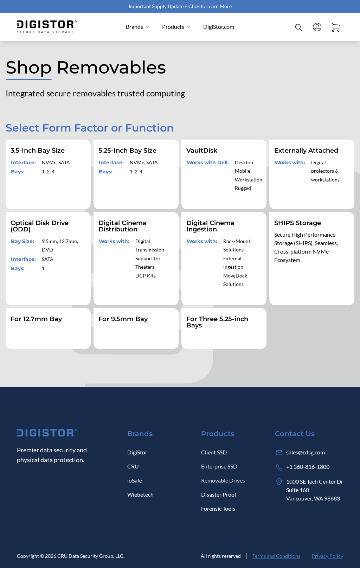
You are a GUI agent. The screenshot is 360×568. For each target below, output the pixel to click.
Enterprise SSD (219, 466)
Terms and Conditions (276, 556)
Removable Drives (223, 480)
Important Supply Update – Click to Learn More (180, 6)
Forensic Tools (218, 508)
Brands (134, 26)
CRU (133, 466)
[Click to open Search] (299, 26)
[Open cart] (335, 26)
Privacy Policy (327, 556)
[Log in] (317, 26)
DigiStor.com (218, 26)
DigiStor (137, 452)
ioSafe (134, 480)
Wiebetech (140, 494)
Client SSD (214, 452)
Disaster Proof (218, 494)
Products (173, 26)
